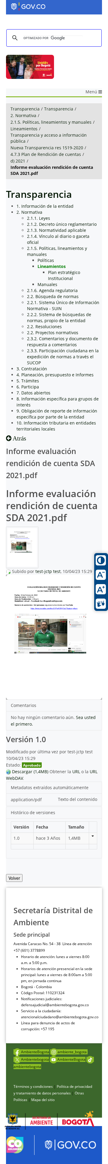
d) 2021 (17, 161)
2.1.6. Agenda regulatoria (52, 290)
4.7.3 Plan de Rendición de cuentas (45, 154)
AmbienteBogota (35, 1051)
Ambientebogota (35, 1059)
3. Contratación (31, 369)
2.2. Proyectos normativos (52, 332)
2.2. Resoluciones (44, 326)
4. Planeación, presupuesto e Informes (55, 375)
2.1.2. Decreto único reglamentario (62, 224)
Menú (92, 92)
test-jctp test (48, 571)
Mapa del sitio (43, 1099)
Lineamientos (24, 129)
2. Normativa (23, 115)
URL (76, 771)
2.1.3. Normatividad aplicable (56, 230)
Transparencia (25, 109)
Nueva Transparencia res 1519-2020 (46, 148)
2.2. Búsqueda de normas (53, 296)
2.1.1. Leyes (38, 218)
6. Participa (27, 387)
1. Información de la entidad (45, 206)
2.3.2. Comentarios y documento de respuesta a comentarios (62, 341)
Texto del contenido (77, 799)
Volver (14, 878)
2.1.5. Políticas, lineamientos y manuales (51, 122)
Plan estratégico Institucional (64, 275)
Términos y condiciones (33, 1086)
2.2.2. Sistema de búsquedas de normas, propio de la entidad (59, 317)
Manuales (47, 284)
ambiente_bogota (73, 1051)
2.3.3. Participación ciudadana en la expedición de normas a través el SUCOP (63, 357)
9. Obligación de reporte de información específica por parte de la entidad (56, 414)
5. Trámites (27, 381)
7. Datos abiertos (33, 393)
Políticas (46, 260)
